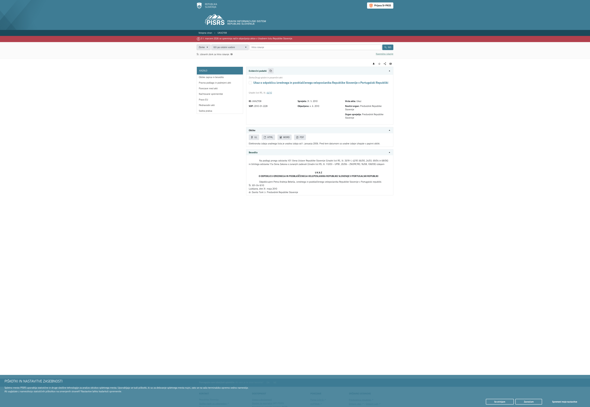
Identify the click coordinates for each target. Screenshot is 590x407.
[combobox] (230, 47)
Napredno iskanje (384, 54)
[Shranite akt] (379, 64)
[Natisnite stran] (390, 64)
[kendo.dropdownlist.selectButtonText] (245, 47)
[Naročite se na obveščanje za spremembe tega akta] (374, 64)
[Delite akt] (385, 64)
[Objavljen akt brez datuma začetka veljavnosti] (250, 82)
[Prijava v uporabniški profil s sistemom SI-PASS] (380, 5)
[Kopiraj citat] (271, 71)
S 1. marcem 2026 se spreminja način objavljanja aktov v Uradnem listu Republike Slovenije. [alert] (247, 38)
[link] (205, 33)
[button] (319, 71)
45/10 (269, 92)
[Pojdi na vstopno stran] (207, 8)
